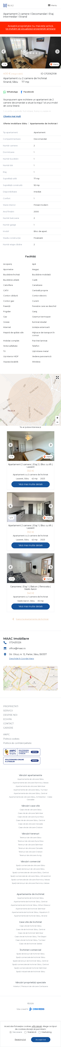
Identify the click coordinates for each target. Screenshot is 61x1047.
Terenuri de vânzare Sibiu (30, 837)
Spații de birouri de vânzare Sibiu (31, 869)
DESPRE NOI (10, 715)
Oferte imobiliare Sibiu (15, 123)
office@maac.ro (17, 648)
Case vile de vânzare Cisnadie (30, 824)
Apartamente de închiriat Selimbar (30, 909)
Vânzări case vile (30, 805)
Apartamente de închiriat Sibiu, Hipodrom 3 (30, 912)
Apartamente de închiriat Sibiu (30, 898)
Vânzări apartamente (30, 775)
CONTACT (8, 723)
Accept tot (41, 1039)
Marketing (47, 1032)
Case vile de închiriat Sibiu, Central (30, 929)
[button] (3, 51)
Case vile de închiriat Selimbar (30, 933)
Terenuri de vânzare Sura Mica (30, 841)
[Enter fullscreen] (57, 377)
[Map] (30, 400)
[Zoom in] (57, 418)
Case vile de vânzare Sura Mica (31, 817)
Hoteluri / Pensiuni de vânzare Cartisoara (30, 986)
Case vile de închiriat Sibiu (30, 926)
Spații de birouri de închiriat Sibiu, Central (30, 961)
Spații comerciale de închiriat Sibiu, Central (30, 964)
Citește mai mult (12, 116)
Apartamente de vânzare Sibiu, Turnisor (30, 790)
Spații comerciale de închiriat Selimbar (30, 968)
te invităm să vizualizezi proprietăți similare (31, 28)
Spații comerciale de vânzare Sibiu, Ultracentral (31, 876)
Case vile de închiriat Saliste (30, 943)
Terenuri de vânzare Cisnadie (30, 848)
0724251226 (15, 642)
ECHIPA (7, 719)
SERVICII (8, 710)
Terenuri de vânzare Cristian (30, 852)
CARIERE (8, 728)
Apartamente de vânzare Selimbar (30, 786)
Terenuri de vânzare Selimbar (30, 844)
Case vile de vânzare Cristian (31, 827)
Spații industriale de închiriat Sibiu (30, 971)
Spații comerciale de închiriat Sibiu (30, 957)
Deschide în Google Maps (21, 658)
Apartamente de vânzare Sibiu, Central (30, 793)
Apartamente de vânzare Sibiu (30, 779)
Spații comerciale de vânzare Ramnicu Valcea (30, 879)
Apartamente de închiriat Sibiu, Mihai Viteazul (30, 905)
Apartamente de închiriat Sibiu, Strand (30, 916)
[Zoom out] (57, 422)
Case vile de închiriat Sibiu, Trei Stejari (30, 936)
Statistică (31, 1032)
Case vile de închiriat (30, 922)
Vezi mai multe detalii (30, 484)
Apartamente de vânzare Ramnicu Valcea (30, 783)
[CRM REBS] (36, 1009)
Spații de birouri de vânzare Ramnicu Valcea (30, 883)
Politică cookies (11, 738)
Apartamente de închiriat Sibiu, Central (30, 901)
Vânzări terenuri (30, 833)
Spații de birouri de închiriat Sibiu (30, 954)
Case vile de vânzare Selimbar (30, 813)
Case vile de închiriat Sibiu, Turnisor (30, 940)
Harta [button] (55, 64)
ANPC (6, 734)
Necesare (17, 1032)
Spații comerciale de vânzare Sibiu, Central (30, 872)
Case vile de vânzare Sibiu (30, 809)
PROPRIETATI (10, 706)
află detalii (37, 1026)
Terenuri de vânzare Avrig (30, 855)
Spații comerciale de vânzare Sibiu (30, 865)
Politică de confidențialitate (17, 743)
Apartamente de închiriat (30, 894)
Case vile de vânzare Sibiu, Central (30, 820)
